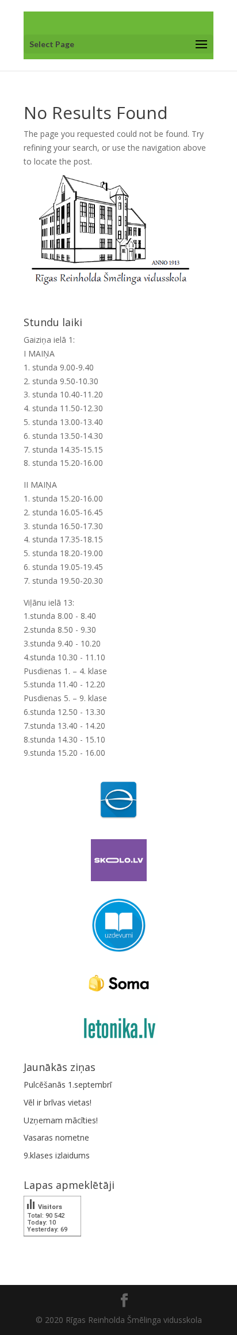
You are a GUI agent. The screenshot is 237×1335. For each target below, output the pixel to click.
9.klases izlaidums (57, 1155)
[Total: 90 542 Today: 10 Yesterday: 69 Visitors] (52, 1244)
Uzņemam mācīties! (61, 1120)
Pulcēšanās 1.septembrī (68, 1084)
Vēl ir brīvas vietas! (57, 1102)
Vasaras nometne (56, 1137)
